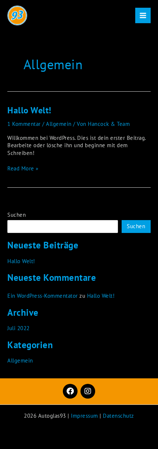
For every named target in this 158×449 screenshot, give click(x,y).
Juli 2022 (18, 328)
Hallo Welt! (29, 110)
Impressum (84, 415)
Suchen (16, 214)
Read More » (23, 168)
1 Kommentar (24, 123)
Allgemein (59, 123)
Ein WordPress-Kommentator (42, 295)
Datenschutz (118, 415)
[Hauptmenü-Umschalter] (143, 15)
